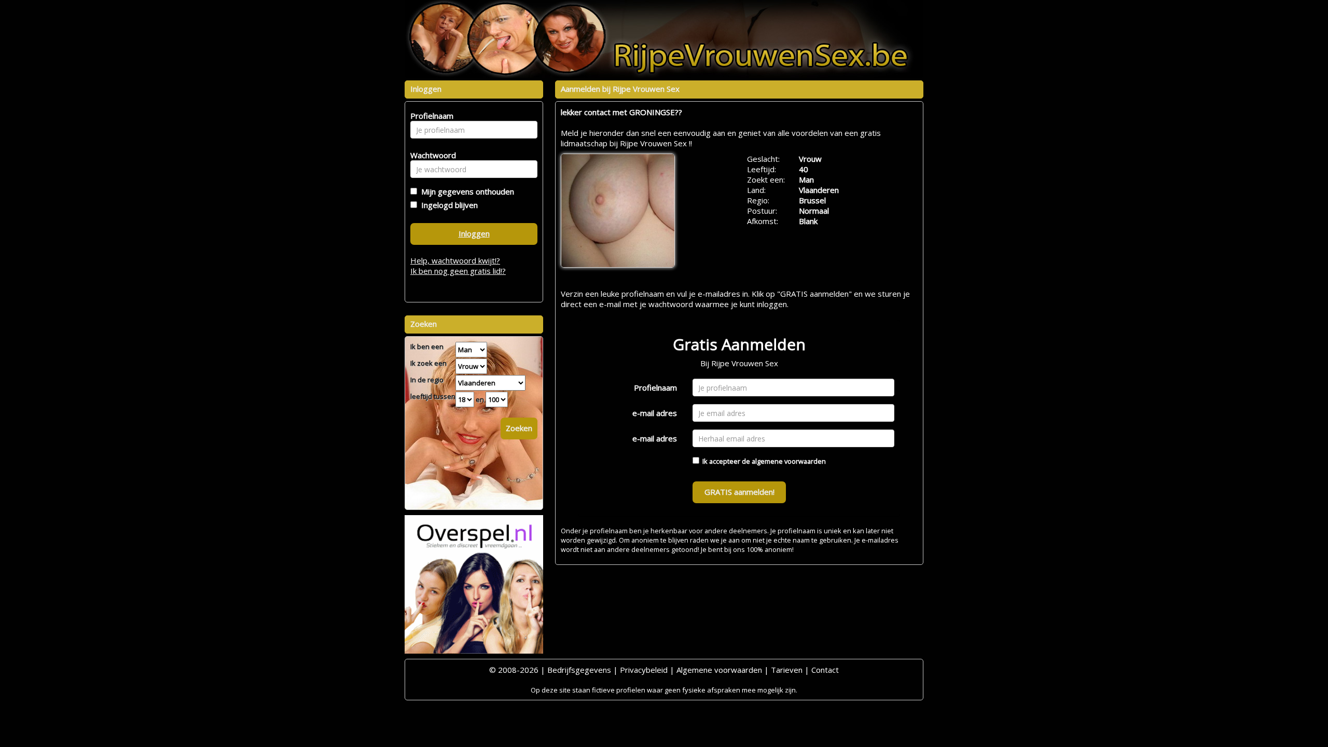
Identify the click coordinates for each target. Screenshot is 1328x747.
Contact (825, 670)
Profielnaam (655, 387)
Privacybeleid (644, 670)
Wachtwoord (430, 155)
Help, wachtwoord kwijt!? (455, 260)
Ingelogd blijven (447, 205)
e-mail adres (654, 413)
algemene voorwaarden (789, 461)
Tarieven (787, 670)
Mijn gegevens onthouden (465, 191)
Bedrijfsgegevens (579, 670)
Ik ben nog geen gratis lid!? (458, 271)
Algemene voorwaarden (719, 670)
